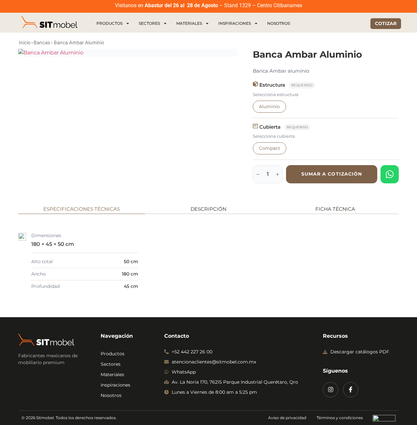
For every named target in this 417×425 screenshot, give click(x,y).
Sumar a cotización (331, 174)
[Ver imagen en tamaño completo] (127, 53)
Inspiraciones (234, 23)
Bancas (42, 43)
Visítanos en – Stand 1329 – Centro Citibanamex (208, 5)
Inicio (25, 43)
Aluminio (269, 106)
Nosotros (278, 23)
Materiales (189, 23)
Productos (109, 23)
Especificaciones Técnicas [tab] (81, 209)
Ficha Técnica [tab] (335, 209)
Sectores (149, 23)
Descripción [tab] (208, 209)
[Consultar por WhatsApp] (390, 174)
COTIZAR (385, 23)
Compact (269, 148)
